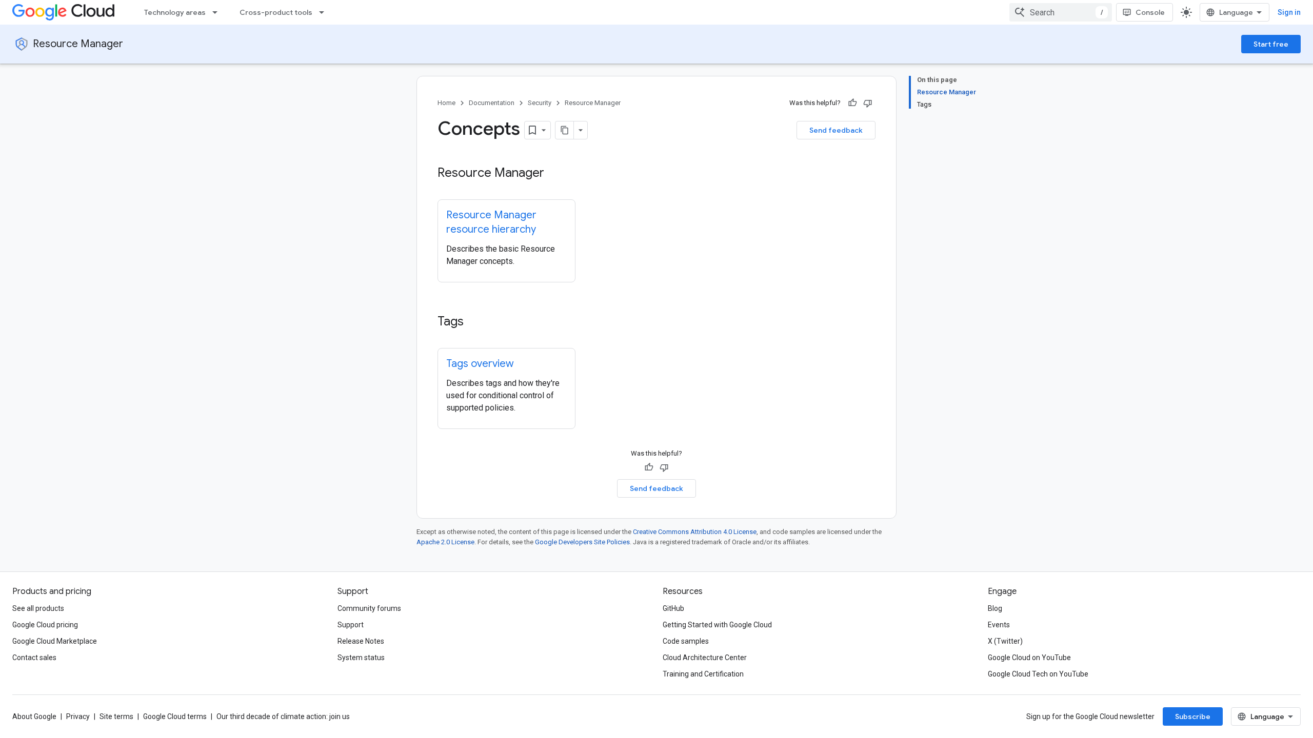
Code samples (686, 641)
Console (1150, 12)
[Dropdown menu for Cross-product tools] (324, 12)
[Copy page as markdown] (564, 130)
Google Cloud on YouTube (1029, 657)
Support (350, 625)
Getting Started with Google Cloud (717, 625)
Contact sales (34, 657)
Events (999, 625)
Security (539, 103)
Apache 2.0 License (445, 542)
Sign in (1289, 12)
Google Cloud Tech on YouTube (1038, 674)
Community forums (369, 608)
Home (446, 103)
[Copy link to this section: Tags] (474, 322)
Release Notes (360, 641)
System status (361, 657)
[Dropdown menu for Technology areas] (218, 12)
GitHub (673, 608)
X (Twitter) (1005, 641)
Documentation (491, 103)
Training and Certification (703, 674)
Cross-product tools (276, 12)
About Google (34, 716)
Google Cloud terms (175, 716)
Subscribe (1192, 716)
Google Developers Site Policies (582, 542)
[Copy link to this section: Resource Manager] (554, 174)
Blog (995, 608)
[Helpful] (852, 103)
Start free (1271, 44)
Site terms (116, 716)
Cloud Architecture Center (705, 657)
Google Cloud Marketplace (54, 641)
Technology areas (175, 12)
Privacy (78, 716)
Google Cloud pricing (45, 625)
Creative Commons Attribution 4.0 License (695, 532)
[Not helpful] (868, 103)
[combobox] (1060, 12)
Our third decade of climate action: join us (283, 716)
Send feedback (836, 130)
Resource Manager (78, 43)
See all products (38, 608)
